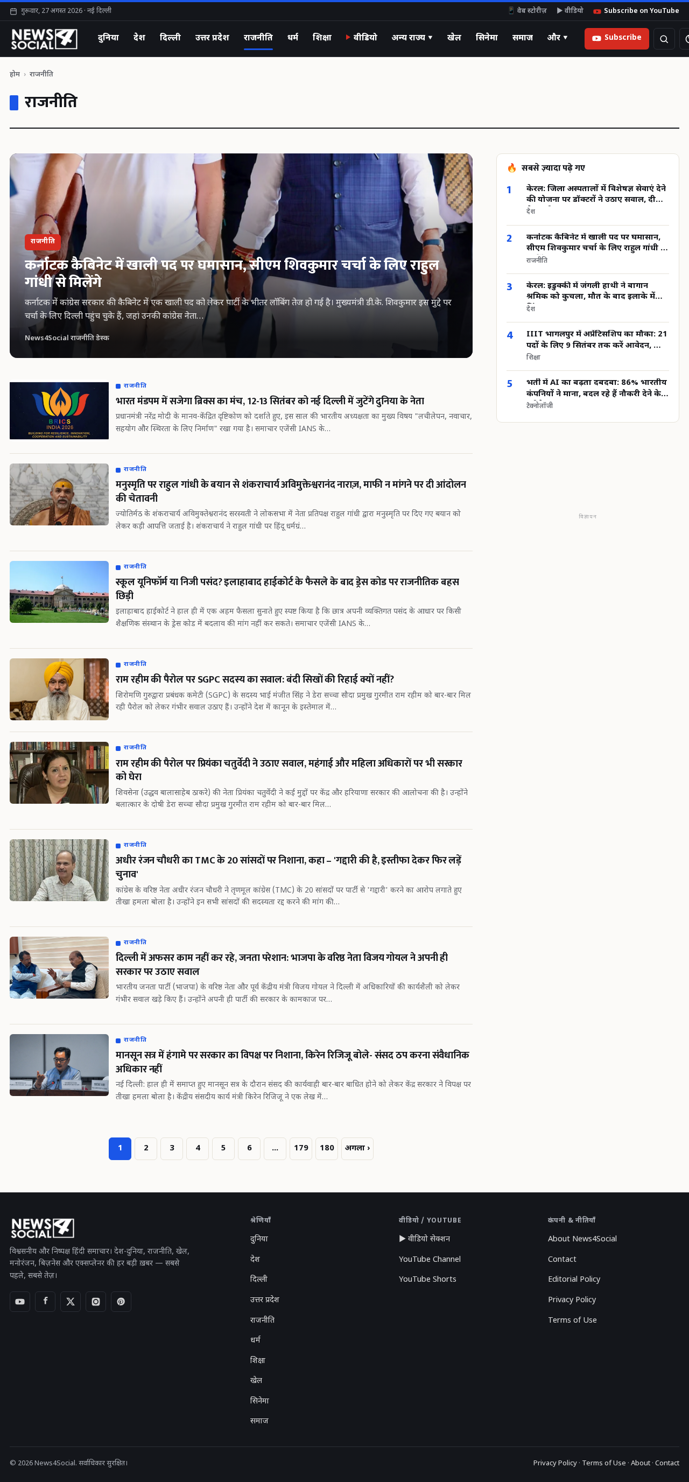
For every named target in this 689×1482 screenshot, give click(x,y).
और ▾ (557, 38)
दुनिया (108, 38)
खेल (454, 38)
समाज (522, 38)
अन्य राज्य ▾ (412, 38)
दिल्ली (170, 38)
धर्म (292, 38)
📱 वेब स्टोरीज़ (527, 11)
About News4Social (582, 1239)
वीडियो (365, 38)
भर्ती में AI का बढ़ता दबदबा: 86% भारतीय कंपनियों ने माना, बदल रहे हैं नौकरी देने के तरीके (596, 389)
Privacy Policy (572, 1300)
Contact (562, 1260)
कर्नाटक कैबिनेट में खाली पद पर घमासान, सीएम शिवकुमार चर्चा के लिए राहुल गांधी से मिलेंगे (596, 244)
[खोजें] (664, 39)
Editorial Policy (574, 1280)
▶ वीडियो (570, 11)
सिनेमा (487, 38)
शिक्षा (322, 38)
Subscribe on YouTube (641, 11)
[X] (70, 1301)
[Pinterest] (121, 1301)
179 (301, 1148)
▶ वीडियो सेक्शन (424, 1239)
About (640, 1463)
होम (15, 74)
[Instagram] (96, 1301)
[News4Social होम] (44, 38)
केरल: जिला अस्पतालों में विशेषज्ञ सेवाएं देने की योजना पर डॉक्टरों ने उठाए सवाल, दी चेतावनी (596, 195)
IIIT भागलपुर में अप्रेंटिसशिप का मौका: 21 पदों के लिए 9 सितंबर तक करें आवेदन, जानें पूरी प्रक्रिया (596, 341)
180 (327, 1148)
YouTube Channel (430, 1260)
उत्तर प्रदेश (212, 38)
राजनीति (258, 38)
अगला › (357, 1148)
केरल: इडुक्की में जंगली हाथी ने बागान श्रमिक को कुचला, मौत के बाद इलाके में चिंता (590, 293)
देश (139, 38)
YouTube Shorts (427, 1280)
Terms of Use (572, 1321)
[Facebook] (45, 1301)
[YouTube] (20, 1301)
